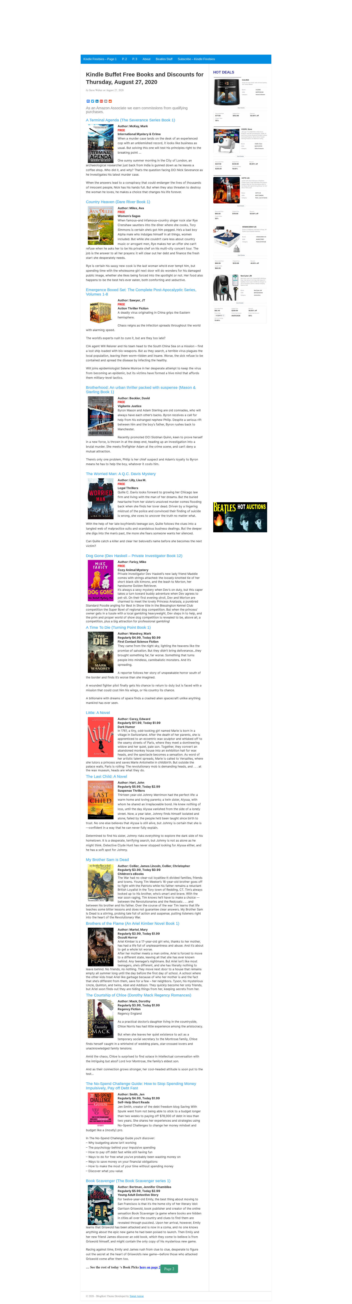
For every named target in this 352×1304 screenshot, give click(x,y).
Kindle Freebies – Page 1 (100, 59)
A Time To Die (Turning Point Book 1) (118, 627)
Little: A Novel (98, 712)
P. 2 (124, 59)
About (146, 59)
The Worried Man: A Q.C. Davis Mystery (121, 474)
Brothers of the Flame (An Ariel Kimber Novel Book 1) (132, 923)
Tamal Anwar (137, 1296)
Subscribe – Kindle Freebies (196, 59)
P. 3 (134, 59)
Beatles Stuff (164, 59)
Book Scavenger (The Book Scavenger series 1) (128, 1181)
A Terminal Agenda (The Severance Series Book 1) (130, 120)
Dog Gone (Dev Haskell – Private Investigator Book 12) (134, 556)
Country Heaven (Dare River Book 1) (118, 202)
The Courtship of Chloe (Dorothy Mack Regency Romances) (138, 995)
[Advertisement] (110, 25)
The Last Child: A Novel (106, 776)
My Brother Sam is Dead (107, 859)
